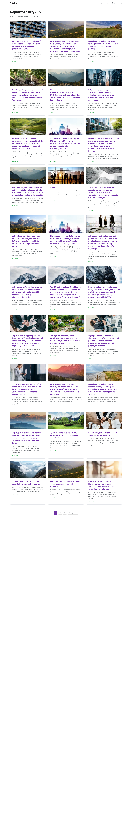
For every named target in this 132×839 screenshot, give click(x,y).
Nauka (13, 3)
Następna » (73, 513)
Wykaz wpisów (105, 3)
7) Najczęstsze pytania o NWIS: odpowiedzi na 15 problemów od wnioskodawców (64, 435)
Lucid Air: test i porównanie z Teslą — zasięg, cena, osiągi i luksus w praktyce (65, 484)
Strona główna (117, 3)
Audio (52, 187)
